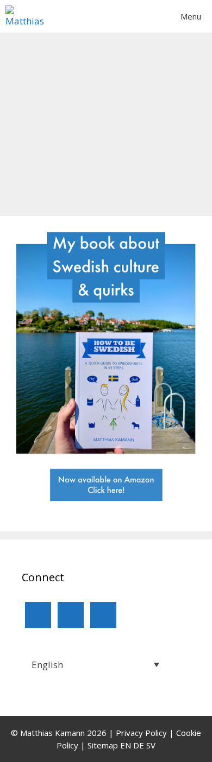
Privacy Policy (141, 732)
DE (138, 745)
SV (150, 745)
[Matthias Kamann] (27, 16)
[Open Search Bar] (138, 16)
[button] (93, 664)
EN (125, 745)
